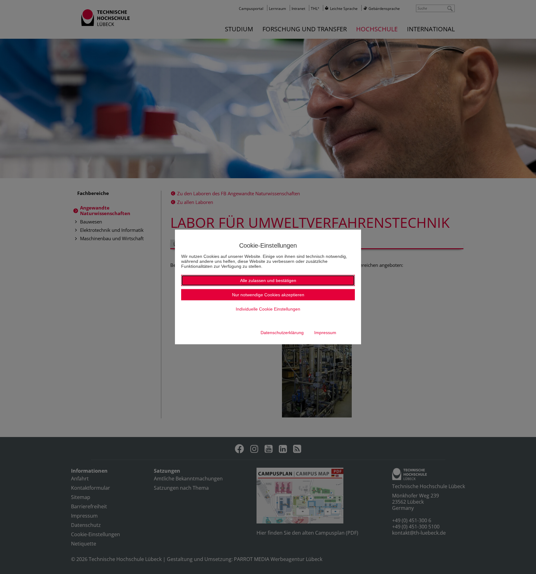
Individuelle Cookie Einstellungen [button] (268, 309)
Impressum (325, 332)
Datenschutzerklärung (282, 332)
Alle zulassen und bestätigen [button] (268, 280)
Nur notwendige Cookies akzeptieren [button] (268, 294)
